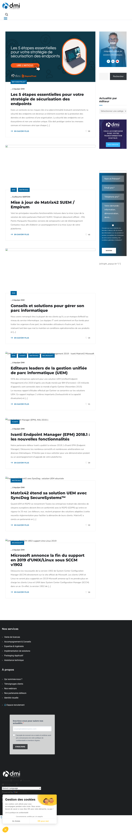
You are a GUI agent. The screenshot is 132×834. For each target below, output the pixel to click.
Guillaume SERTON (21, 197)
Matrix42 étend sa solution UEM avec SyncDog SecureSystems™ (49, 495)
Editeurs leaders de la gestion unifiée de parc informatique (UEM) (49, 370)
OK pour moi (43, 821)
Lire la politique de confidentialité (16, 813)
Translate (22, 792)
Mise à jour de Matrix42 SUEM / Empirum (42, 204)
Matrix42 (23, 190)
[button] (5, 830)
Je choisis (16, 821)
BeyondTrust (19, 82)
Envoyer (109, 251)
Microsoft (47, 355)
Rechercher (118, 76)
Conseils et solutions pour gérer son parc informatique (47, 308)
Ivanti (22, 355)
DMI (13, 190)
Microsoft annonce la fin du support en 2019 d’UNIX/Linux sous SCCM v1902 (47, 560)
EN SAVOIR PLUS (21, 131)
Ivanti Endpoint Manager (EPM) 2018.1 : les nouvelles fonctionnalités (50, 436)
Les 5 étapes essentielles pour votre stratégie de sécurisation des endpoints (47, 99)
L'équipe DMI (18, 89)
